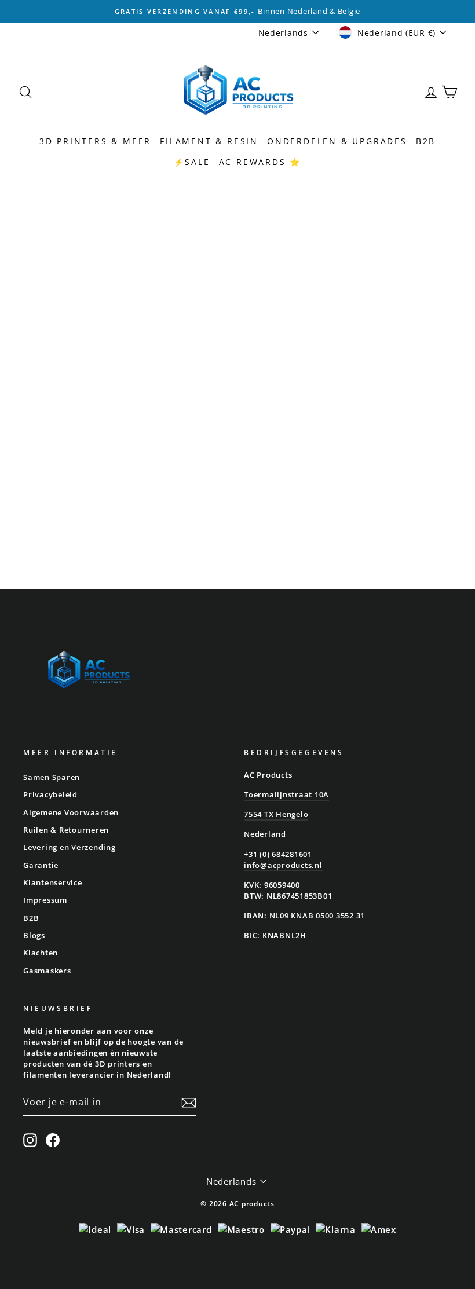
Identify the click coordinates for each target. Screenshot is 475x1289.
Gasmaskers (47, 970)
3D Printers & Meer (95, 141)
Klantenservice (52, 882)
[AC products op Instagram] (30, 1140)
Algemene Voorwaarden (71, 812)
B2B (426, 141)
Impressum (45, 900)
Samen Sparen (51, 777)
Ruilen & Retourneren (66, 830)
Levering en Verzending (69, 847)
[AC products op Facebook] (53, 1140)
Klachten (40, 952)
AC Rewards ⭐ (260, 161)
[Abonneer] (188, 1103)
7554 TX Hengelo (276, 814)
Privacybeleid (50, 794)
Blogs (34, 935)
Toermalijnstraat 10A (286, 794)
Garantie (41, 865)
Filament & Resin (209, 141)
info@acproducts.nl (283, 865)
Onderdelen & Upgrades (337, 141)
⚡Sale (192, 161)
